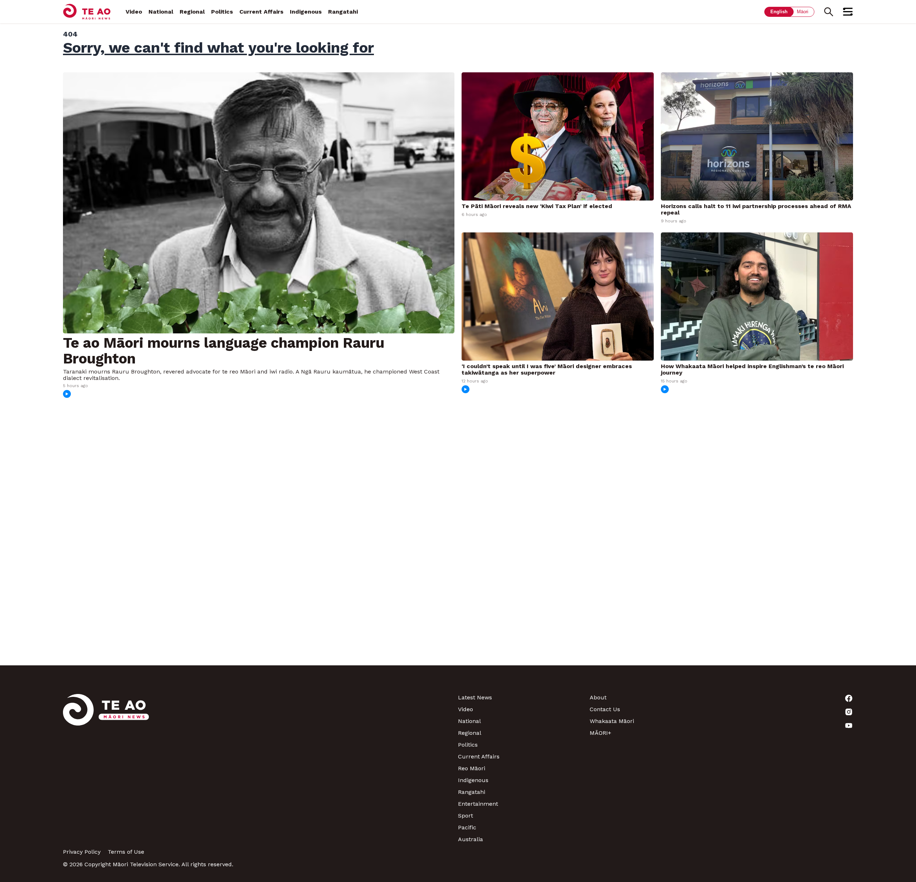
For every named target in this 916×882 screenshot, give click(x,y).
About (598, 697)
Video (134, 11)
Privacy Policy (82, 851)
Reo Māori (471, 768)
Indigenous (306, 11)
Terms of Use (126, 851)
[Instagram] (787, 712)
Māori (802, 11)
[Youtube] (787, 725)
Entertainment (478, 803)
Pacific (467, 827)
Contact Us (605, 709)
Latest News (475, 697)
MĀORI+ (600, 732)
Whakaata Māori (612, 721)
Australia (470, 839)
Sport (465, 815)
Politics (222, 11)
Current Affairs (261, 11)
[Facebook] (787, 698)
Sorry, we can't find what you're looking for (218, 47)
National (160, 11)
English (779, 11)
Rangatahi (343, 11)
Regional (192, 11)
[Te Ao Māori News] (106, 768)
